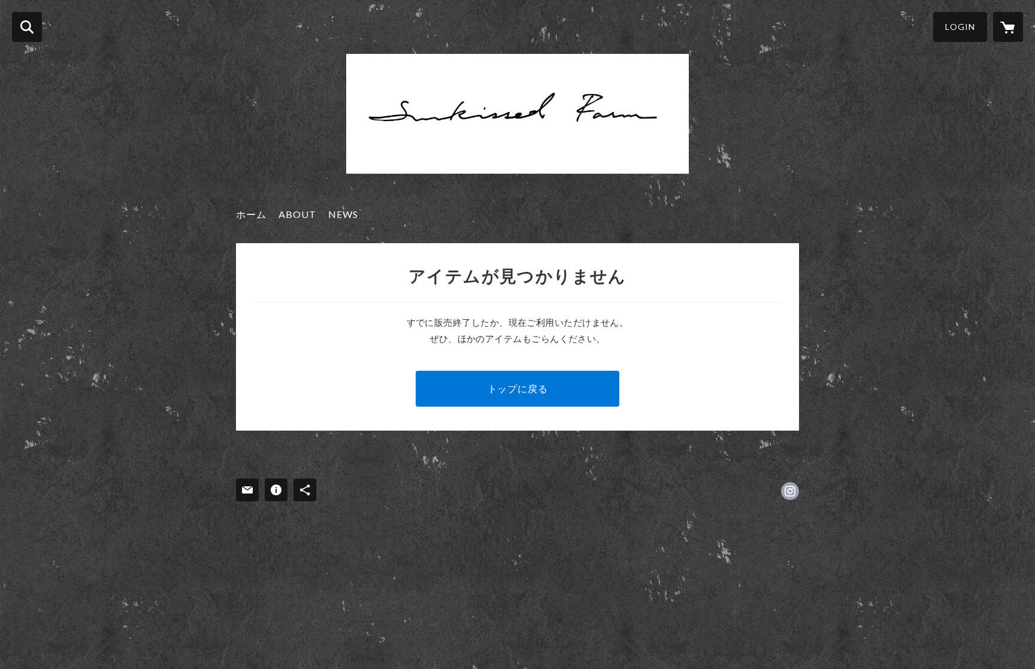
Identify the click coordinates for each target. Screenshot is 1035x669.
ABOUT (297, 214)
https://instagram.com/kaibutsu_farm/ (790, 491)
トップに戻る (518, 388)
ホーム (251, 214)
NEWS (343, 214)
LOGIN (960, 27)
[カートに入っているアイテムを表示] (1008, 27)
